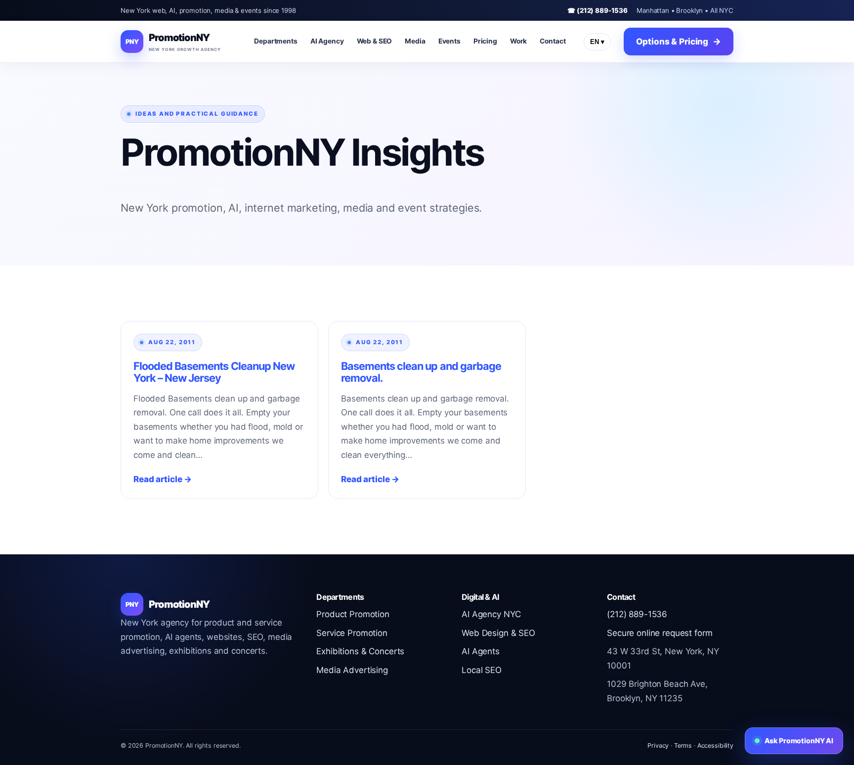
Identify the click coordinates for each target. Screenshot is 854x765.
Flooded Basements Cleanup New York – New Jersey (214, 372)
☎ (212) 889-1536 (597, 10)
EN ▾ (597, 41)
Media (415, 41)
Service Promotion (351, 633)
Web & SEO (374, 41)
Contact (552, 41)
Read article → (162, 479)
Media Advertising (352, 670)
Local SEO (482, 670)
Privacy (658, 745)
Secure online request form (659, 633)
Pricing (485, 41)
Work (518, 41)
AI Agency (327, 41)
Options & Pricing (672, 41)
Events (449, 41)
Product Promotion (352, 614)
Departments (276, 41)
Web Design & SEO (498, 633)
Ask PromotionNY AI (799, 740)
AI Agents (481, 651)
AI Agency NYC (491, 614)
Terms (683, 745)
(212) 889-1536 (637, 614)
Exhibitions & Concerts (360, 651)
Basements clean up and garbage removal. (421, 372)
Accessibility (715, 745)
